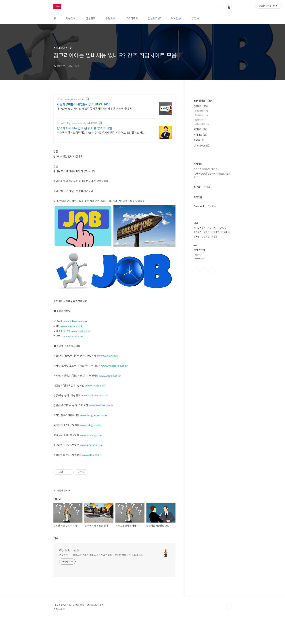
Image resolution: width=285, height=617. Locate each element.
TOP (229, 606)
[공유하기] (66, 472)
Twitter (212, 206)
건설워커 (201, 106)
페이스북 (197, 270)
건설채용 (225, 232)
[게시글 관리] (70, 472)
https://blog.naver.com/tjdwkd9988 (77, 123)
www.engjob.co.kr (110, 375)
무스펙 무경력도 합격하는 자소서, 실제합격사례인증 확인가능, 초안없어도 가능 (100, 132)
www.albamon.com (91, 445)
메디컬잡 (200, 129)
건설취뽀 (90, 18)
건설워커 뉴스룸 (69, 550)
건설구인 (211, 227)
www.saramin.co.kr (72, 326)
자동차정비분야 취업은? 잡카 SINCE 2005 (83, 104)
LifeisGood (201, 145)
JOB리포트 (131, 18)
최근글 (197, 186)
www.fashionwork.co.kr (94, 395)
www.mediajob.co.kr (101, 405)
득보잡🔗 (176, 18)
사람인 (206, 232)
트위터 (212, 270)
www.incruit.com (73, 336)
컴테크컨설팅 (200, 227)
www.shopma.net (95, 385)
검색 (221, 6)
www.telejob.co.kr (91, 425)
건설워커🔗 (154, 18)
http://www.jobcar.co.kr (70, 99)
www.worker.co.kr (107, 355)
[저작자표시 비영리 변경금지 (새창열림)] (92, 472)
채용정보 (71, 18)
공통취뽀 (110, 18)
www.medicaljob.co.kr (114, 365)
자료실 (199, 140)
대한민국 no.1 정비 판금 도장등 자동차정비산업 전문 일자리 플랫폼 (94, 108)
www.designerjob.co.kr (93, 415)
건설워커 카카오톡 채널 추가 (206, 168)
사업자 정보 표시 (64, 490)
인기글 (207, 186)
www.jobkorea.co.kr (75, 321)
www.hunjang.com (91, 435)
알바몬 (197, 236)
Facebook (199, 206)
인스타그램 (204, 270)
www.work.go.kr (80, 331)
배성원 (214, 236)
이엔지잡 (198, 232)
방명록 (195, 18)
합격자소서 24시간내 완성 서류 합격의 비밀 (84, 128)
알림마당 (200, 134)
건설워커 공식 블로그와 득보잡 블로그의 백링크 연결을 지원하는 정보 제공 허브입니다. (101, 554)
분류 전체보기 (203, 100)
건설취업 (205, 236)
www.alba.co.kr (91, 454)
